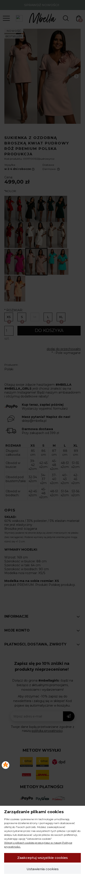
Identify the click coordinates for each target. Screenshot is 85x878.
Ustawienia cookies (43, 869)
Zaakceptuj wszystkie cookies (42, 858)
